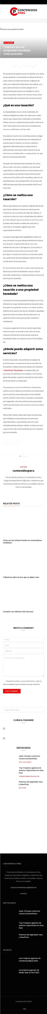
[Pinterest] (39, 54)
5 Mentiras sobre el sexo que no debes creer (21, 577)
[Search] (43, 2)
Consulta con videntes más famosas (18, 611)
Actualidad (8, 43)
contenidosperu (23, 471)
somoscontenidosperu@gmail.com (23, 887)
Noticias (22, 788)
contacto (23, 893)
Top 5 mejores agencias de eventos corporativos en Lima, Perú (31, 770)
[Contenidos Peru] (23, 11)
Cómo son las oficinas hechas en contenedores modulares (22, 541)
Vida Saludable (25, 762)
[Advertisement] (23, 819)
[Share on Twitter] (43, 51)
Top (24, 1009)
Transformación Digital (29, 776)
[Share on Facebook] (39, 51)
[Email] (43, 54)
